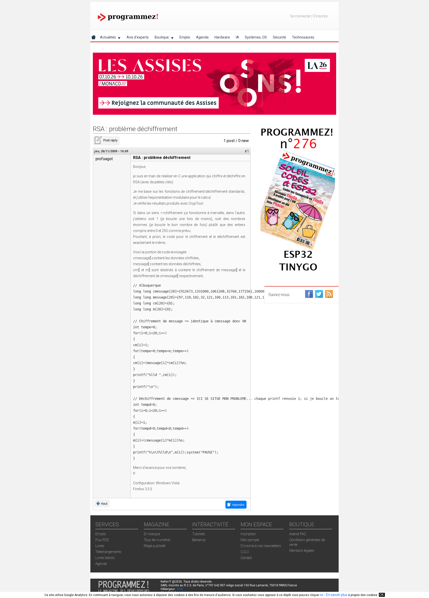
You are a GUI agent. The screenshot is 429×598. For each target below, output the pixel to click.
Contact (246, 558)
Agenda (202, 37)
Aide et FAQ (297, 534)
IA (237, 37)
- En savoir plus (335, 595)
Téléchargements (108, 552)
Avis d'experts (138, 37)
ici (321, 595)
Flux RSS (102, 540)
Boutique (160, 38)
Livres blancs (105, 558)
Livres (99, 546)
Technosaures (303, 37)
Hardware (222, 37)
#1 (247, 151)
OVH (180, 589)
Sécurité (279, 37)
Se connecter (300, 16)
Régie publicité (154, 546)
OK (381, 595)
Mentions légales (301, 551)
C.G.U (245, 552)
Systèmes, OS (256, 37)
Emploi (184, 37)
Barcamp (199, 540)
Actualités (106, 38)
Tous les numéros (157, 540)
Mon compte (250, 540)
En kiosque (152, 534)
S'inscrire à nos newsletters (261, 546)
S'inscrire (320, 16)
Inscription (248, 534)
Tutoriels (198, 534)
